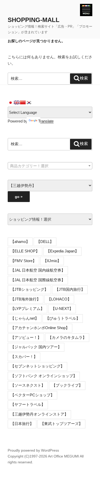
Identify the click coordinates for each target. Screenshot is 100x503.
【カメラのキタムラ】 (67, 337)
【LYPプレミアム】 (27, 308)
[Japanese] (10, 102)
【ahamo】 (20, 241)
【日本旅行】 (22, 423)
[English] (16, 102)
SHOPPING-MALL (33, 19)
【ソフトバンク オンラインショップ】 (44, 376)
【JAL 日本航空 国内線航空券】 (38, 270)
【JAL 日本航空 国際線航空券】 (38, 280)
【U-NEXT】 (62, 308)
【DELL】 (45, 241)
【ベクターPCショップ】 (32, 395)
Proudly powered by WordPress (33, 450)
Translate (46, 121)
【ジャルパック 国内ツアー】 (36, 347)
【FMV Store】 (23, 261)
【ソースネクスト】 (28, 385)
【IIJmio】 (52, 261)
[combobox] (50, 165)
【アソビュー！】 (26, 337)
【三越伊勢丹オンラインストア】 (39, 414)
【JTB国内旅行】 (70, 289)
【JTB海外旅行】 (26, 299)
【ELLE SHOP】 (25, 251)
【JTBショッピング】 (29, 289)
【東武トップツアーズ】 (61, 423)
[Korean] (29, 102)
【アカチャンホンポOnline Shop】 (40, 328)
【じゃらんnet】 (25, 318)
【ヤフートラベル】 (28, 404)
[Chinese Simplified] (23, 102)
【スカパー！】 (24, 356)
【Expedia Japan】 (62, 251)
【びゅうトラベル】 (62, 318)
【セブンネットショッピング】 (37, 366)
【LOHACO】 (59, 299)
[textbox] (50, 166)
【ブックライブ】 (67, 385)
